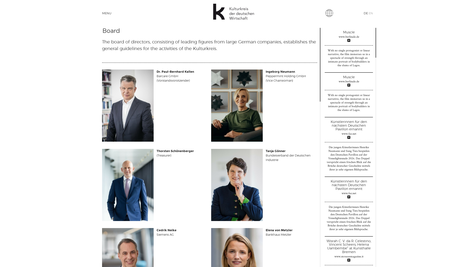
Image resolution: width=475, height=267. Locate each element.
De (366, 13)
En (371, 13)
